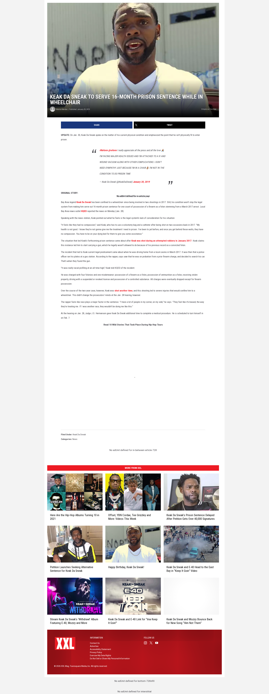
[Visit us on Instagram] (146, 643)
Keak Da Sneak (83, 202)
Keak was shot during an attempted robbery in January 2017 (161, 240)
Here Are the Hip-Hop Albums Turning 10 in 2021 (74, 516)
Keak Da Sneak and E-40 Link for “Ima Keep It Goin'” (132, 620)
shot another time (124, 290)
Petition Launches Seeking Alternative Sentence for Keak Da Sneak (71, 568)
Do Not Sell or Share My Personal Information (110, 658)
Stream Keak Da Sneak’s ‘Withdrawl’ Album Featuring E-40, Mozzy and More (74, 620)
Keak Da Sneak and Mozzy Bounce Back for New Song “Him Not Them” (189, 620)
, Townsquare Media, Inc (79, 666)
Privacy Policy (96, 652)
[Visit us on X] (152, 643)
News (74, 439)
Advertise (94, 646)
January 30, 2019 (141, 181)
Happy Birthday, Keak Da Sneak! (126, 567)
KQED (84, 211)
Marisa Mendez (61, 109)
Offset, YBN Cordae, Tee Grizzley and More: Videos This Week (129, 516)
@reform (112, 150)
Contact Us (95, 643)
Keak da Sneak (79, 434)
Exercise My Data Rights (100, 655)
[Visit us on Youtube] (158, 643)
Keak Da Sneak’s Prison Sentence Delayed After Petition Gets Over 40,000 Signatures (190, 516)
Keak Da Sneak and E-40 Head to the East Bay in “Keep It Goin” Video (190, 568)
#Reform (103, 150)
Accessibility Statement (100, 649)
